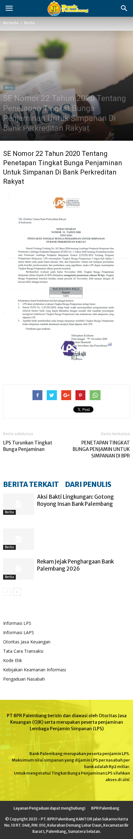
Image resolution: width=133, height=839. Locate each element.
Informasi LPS (17, 623)
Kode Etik (12, 660)
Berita (29, 22)
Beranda (10, 22)
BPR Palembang (105, 808)
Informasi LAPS (18, 632)
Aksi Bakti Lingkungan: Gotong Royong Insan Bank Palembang (75, 500)
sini (125, 779)
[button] (124, 8)
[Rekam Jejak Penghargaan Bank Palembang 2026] (18, 569)
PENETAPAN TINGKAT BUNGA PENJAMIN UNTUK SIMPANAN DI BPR (101, 449)
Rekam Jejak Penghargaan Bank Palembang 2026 (75, 565)
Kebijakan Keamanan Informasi (34, 670)
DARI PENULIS (88, 484)
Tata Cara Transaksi (23, 651)
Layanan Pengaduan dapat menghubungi (49, 808)
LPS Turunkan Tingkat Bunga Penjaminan (27, 446)
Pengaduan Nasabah (24, 679)
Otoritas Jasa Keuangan (26, 642)
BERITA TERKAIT (31, 484)
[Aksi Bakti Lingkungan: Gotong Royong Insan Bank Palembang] (18, 504)
